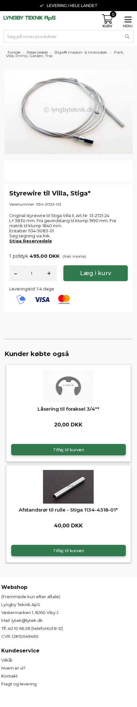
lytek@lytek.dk (27, 620)
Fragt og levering (19, 683)
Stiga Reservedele (30, 240)
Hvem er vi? (13, 668)
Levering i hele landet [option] (72, 5)
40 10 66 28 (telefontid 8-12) (35, 628)
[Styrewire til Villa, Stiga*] (68, 111)
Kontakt (9, 675)
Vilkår (7, 660)
